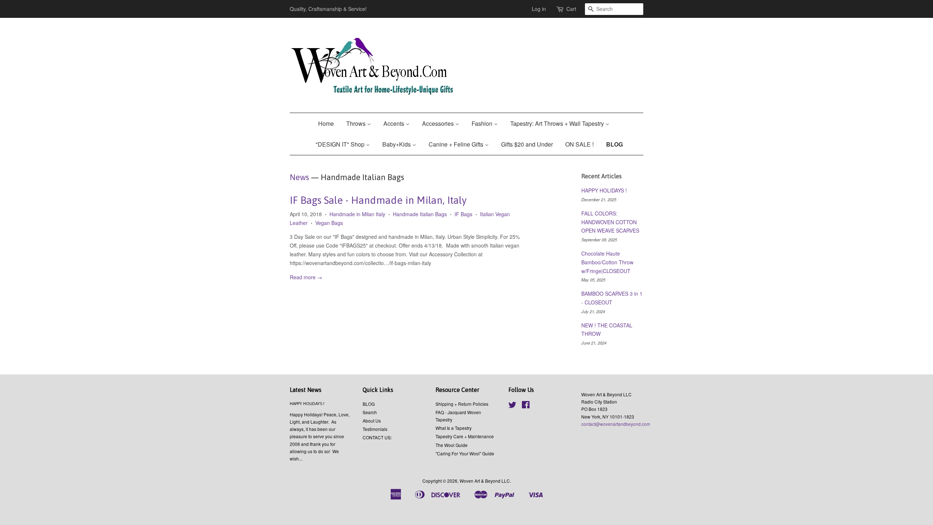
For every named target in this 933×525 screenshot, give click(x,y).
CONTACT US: (377, 437)
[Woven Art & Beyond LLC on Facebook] (526, 406)
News (299, 177)
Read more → (306, 277)
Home (326, 123)
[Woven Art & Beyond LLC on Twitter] (512, 406)
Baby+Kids (397, 144)
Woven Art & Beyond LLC (485, 481)
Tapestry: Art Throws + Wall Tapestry (557, 123)
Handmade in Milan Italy (357, 214)
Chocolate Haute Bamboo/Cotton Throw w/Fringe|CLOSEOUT (607, 262)
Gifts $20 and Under (527, 144)
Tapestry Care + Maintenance (465, 436)
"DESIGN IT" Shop (341, 144)
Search (370, 412)
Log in (539, 8)
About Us (372, 420)
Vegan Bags (329, 222)
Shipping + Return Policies (462, 404)
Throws (356, 123)
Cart (571, 8)
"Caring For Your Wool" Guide (465, 453)
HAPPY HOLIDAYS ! (604, 190)
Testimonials (375, 429)
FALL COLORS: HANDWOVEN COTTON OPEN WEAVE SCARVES (610, 222)
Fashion (483, 123)
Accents (394, 123)
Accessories (438, 123)
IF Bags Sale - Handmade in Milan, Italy (378, 200)
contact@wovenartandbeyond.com (615, 424)
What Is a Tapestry (454, 428)
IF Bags (463, 214)
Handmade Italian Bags (420, 214)
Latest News (305, 389)
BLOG (614, 144)
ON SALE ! (579, 144)
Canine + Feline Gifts (457, 144)
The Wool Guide (452, 445)
